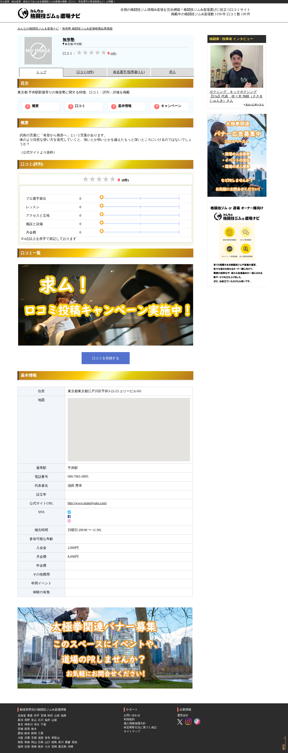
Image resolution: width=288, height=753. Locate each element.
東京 (20, 724)
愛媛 (67, 742)
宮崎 (54, 746)
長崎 (34, 746)
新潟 (20, 720)
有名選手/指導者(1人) (129, 72)
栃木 (34, 728)
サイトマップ (132, 731)
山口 (47, 742)
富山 (34, 720)
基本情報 (122, 106)
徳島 (54, 742)
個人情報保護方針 (135, 723)
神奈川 (28, 724)
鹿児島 (62, 746)
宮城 (43, 715)
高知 (74, 742)
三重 (40, 733)
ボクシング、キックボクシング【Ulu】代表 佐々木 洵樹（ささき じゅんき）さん (236, 96)
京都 (34, 737)
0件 (113, 53)
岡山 (34, 742)
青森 (30, 715)
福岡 (20, 746)
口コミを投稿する (105, 358)
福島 (63, 715)
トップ (41, 72)
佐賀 (27, 746)
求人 (172, 72)
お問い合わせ (132, 715)
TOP (283, 747)
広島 (40, 742)
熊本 (40, 746)
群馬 (27, 728)
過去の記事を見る (254, 104)
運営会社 (182, 715)
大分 (47, 746)
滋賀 (40, 737)
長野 (27, 720)
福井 (47, 720)
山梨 (54, 720)
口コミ (77, 106)
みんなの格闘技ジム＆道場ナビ (38, 28)
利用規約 (129, 719)
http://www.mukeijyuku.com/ (87, 503)
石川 (40, 720)
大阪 (20, 737)
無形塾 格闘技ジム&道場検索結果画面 (87, 28)
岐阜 (27, 733)
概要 (33, 106)
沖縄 (70, 746)
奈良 (47, 737)
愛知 (20, 733)
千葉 (43, 724)
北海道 (22, 715)
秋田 (50, 715)
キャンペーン (169, 106)
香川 (61, 742)
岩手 (36, 715)
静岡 (34, 733)
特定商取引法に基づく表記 (140, 727)
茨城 (20, 728)
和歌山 (55, 737)
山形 (57, 715)
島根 (27, 742)
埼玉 (36, 724)
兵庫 (27, 737)
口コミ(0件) (85, 72)
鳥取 (20, 742)
